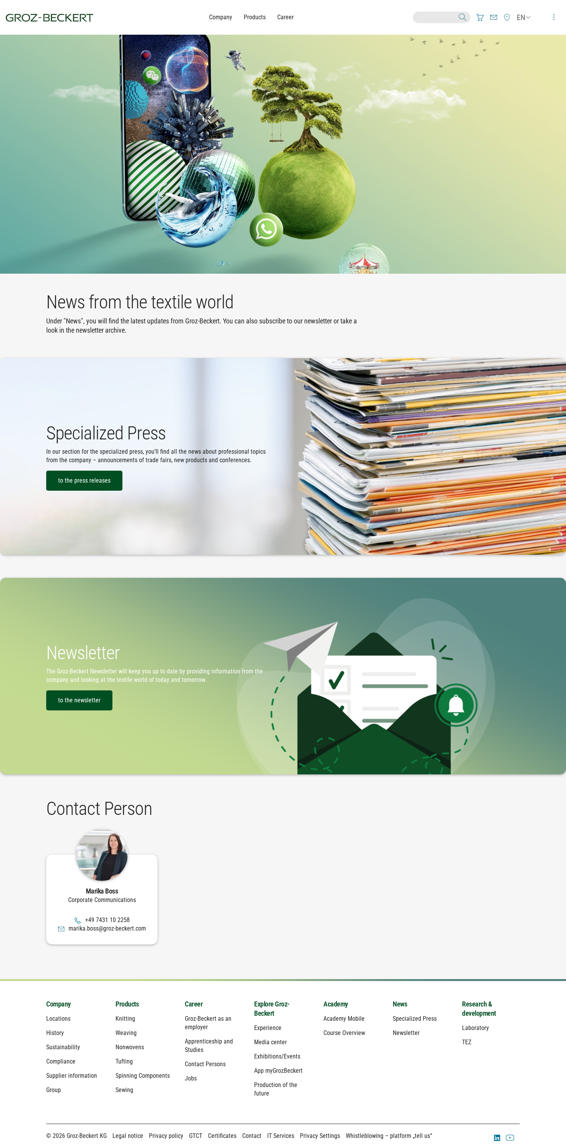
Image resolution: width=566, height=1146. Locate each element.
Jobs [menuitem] (191, 1078)
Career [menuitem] (194, 1004)
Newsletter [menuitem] (406, 1033)
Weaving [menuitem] (126, 1033)
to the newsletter (79, 700)
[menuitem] (480, 17)
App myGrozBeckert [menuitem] (278, 1070)
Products (255, 17)
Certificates (222, 1135)
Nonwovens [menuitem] (130, 1047)
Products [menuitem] (127, 1004)
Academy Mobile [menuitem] (344, 1018)
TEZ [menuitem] (466, 1042)
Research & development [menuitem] (479, 1008)
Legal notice (127, 1135)
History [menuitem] (55, 1033)
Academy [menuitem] (335, 1004)
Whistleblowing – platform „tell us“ (389, 1135)
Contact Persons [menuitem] (205, 1064)
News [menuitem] (400, 1004)
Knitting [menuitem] (125, 1018)
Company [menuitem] (58, 1004)
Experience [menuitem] (267, 1028)
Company (220, 17)
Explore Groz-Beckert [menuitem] (272, 1008)
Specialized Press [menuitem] (415, 1018)
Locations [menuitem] (58, 1018)
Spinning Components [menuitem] (143, 1075)
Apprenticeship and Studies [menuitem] (209, 1045)
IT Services (280, 1135)
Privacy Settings (320, 1135)
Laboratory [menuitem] (475, 1028)
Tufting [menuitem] (124, 1061)
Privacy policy (166, 1135)
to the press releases (84, 480)
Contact (251, 1135)
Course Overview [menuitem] (344, 1033)
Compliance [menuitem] (60, 1061)
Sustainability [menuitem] (63, 1047)
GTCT (195, 1135)
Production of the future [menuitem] (275, 1089)
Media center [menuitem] (270, 1042)
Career (285, 17)
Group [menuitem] (53, 1090)
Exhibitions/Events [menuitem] (277, 1056)
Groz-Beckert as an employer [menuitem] (208, 1023)
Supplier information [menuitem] (71, 1075)
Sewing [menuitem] (124, 1090)
